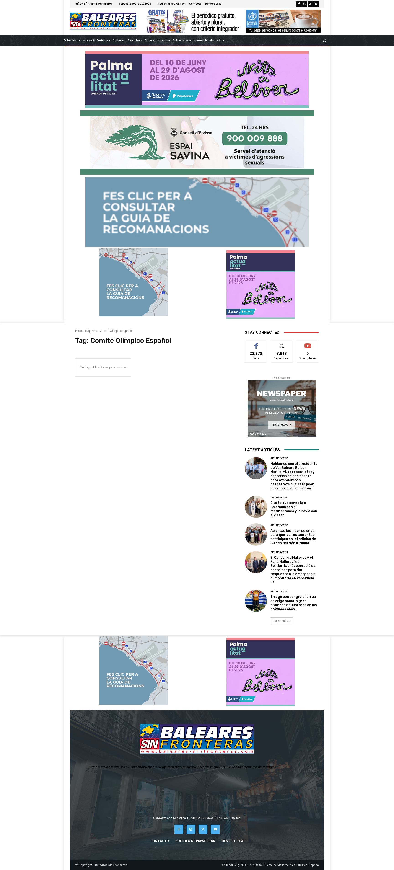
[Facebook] (299, 4)
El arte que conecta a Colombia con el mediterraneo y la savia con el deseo (293, 509)
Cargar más (280, 621)
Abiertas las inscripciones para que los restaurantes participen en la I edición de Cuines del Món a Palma (293, 537)
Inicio (78, 331)
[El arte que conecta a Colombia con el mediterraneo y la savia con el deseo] (256, 507)
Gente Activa (279, 458)
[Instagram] (304, 4)
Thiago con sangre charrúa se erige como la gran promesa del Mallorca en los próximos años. (293, 603)
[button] (324, 40)
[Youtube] (316, 4)
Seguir (282, 343)
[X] (310, 4)
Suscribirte (307, 343)
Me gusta (256, 343)
